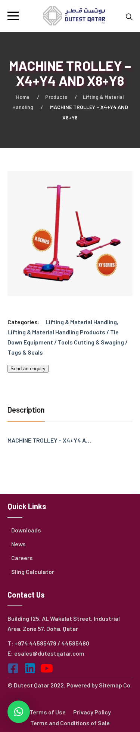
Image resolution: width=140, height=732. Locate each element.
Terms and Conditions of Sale (70, 722)
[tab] (28, 411)
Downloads (26, 530)
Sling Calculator (32, 571)
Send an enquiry (28, 368)
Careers (22, 557)
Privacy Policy (92, 712)
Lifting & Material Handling (81, 321)
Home (22, 97)
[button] (18, 712)
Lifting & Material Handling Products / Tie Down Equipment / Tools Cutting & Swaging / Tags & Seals (67, 342)
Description (26, 409)
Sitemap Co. (115, 685)
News (18, 543)
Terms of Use (47, 712)
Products (56, 97)
